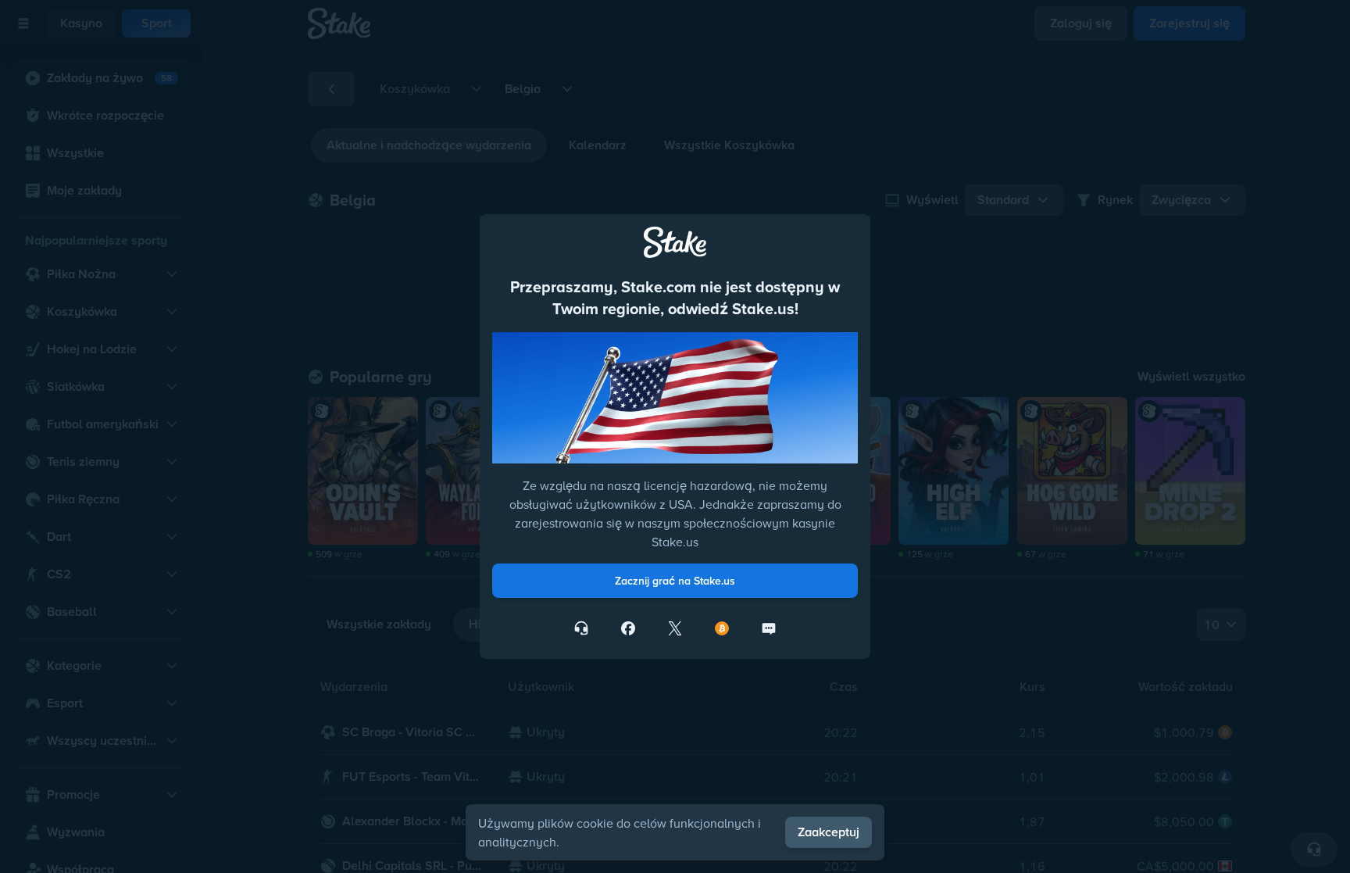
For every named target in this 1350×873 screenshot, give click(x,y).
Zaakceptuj (828, 832)
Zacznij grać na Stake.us (675, 581)
